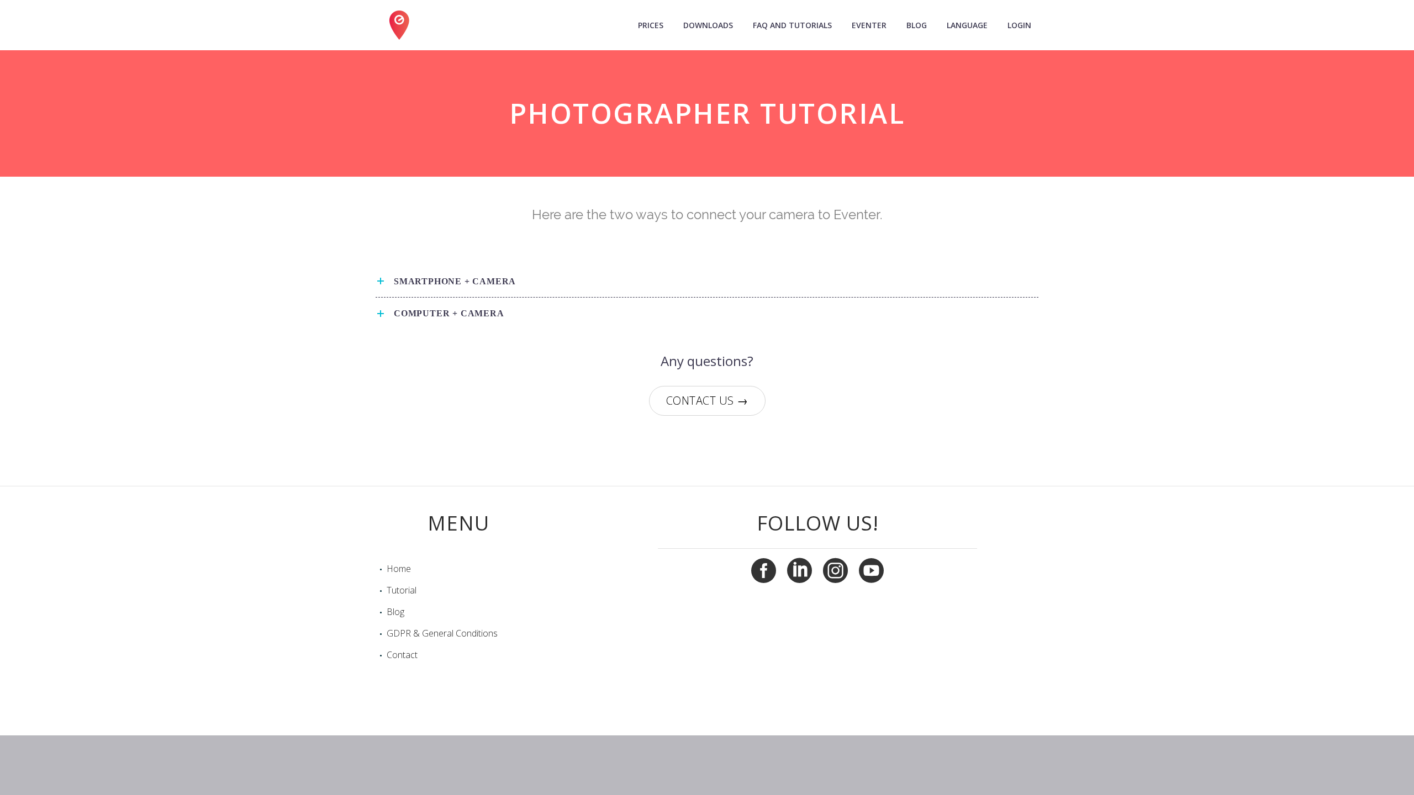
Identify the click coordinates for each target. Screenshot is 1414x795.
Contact (402, 655)
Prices (650, 25)
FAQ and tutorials (792, 25)
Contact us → (707, 400)
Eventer (869, 25)
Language (967, 25)
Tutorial (401, 590)
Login (1019, 25)
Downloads (708, 25)
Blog (916, 25)
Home (399, 569)
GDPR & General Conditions (442, 633)
